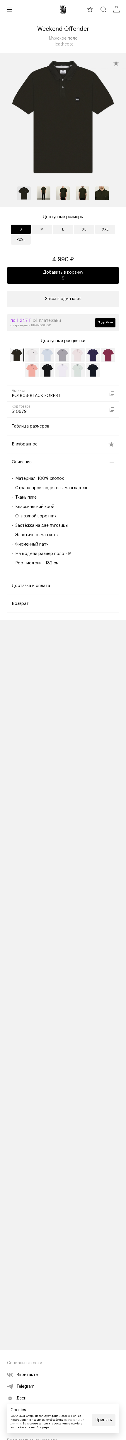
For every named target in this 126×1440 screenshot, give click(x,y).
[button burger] (9, 9)
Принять (104, 1420)
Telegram (25, 1387)
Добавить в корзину (63, 275)
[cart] (116, 9)
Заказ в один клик (63, 299)
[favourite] (90, 9)
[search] (103, 9)
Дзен (21, 1398)
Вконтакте (27, 1375)
